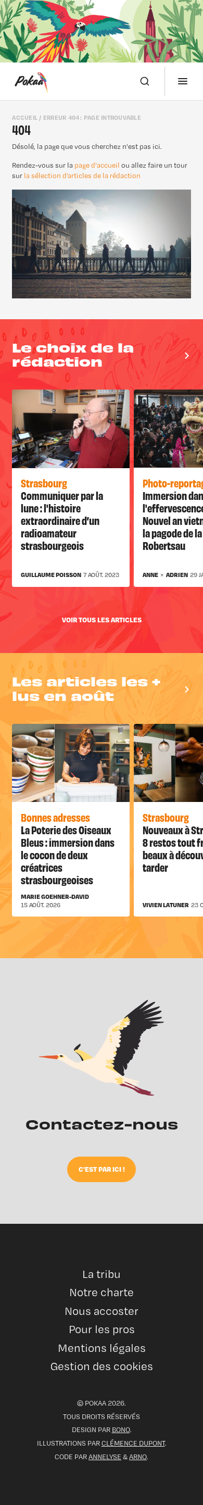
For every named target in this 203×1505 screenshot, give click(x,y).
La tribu (101, 1274)
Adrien (177, 575)
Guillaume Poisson (51, 575)
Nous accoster (101, 1311)
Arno (138, 1456)
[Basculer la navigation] (183, 81)
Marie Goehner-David (55, 897)
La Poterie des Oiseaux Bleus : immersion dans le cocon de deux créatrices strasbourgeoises (68, 854)
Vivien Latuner (166, 905)
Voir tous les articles (102, 619)
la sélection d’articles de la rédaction (82, 175)
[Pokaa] (31, 81)
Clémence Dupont (133, 1443)
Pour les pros (102, 1329)
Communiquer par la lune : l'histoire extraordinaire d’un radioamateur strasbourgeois (62, 520)
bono (121, 1429)
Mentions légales (102, 1347)
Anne (150, 575)
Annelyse (104, 1456)
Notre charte (101, 1292)
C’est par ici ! (102, 1168)
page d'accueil (97, 165)
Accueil (24, 117)
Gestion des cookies (101, 1366)
